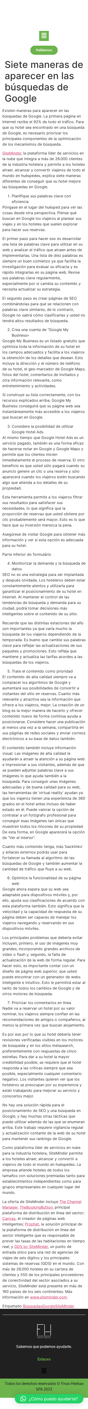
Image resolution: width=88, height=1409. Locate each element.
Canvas (8, 1218)
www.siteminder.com (48, 1297)
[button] (44, 36)
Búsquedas (32, 1306)
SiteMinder (11, 153)
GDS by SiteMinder (31, 1246)
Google (48, 1306)
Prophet (32, 1224)
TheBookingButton (36, 1207)
